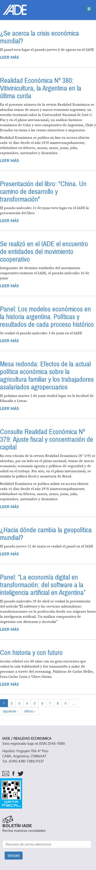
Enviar (14, 855)
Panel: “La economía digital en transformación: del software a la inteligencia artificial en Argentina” (43, 585)
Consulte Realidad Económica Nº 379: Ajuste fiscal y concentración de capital (46, 439)
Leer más (9, 57)
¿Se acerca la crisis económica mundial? (39, 37)
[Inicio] (15, 10)
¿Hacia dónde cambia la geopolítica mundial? (46, 534)
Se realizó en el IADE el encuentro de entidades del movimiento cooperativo (44, 251)
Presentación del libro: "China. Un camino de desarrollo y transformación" (43, 191)
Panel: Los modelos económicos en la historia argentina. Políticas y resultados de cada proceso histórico (47, 317)
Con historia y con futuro (31, 652)
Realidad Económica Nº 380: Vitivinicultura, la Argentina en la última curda (40, 88)
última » (30, 711)
